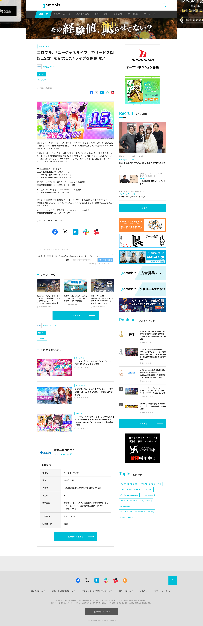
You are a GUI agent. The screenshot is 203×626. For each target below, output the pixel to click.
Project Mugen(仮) (149, 495)
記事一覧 (43, 14)
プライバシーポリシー (163, 591)
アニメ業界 (133, 14)
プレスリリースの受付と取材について (97, 591)
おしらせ (143, 591)
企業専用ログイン (101, 611)
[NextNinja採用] (142, 448)
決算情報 (117, 14)
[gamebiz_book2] (142, 90)
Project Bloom (125, 506)
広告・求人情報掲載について (63, 591)
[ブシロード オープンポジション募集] (142, 59)
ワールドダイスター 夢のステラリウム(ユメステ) (137, 512)
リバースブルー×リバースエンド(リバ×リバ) (136, 500)
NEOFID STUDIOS (126, 517)
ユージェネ (42, 80)
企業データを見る (75, 536)
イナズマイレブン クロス (129, 484)
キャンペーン (44, 46)
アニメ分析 (149, 14)
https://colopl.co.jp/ (61, 454)
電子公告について (126, 591)
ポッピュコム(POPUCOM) (129, 495)
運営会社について (38, 591)
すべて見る (75, 315)
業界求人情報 (82, 14)
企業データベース (62, 14)
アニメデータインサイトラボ (151, 484)
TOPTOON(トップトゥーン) (130, 489)
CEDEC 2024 (148, 489)
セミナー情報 (101, 14)
